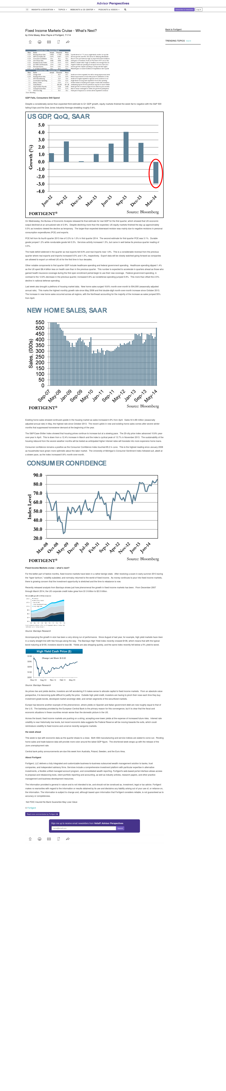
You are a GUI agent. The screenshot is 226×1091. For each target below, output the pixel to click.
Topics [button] (62, 9)
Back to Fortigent (173, 15)
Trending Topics (175, 26)
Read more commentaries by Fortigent (42, 800)
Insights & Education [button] (42, 9)
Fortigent (59, 20)
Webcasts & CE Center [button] (82, 9)
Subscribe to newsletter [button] (184, 9)
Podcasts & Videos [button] (108, 9)
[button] (30, 28)
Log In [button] (198, 9)
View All (188, 27)
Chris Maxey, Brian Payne (40, 20)
